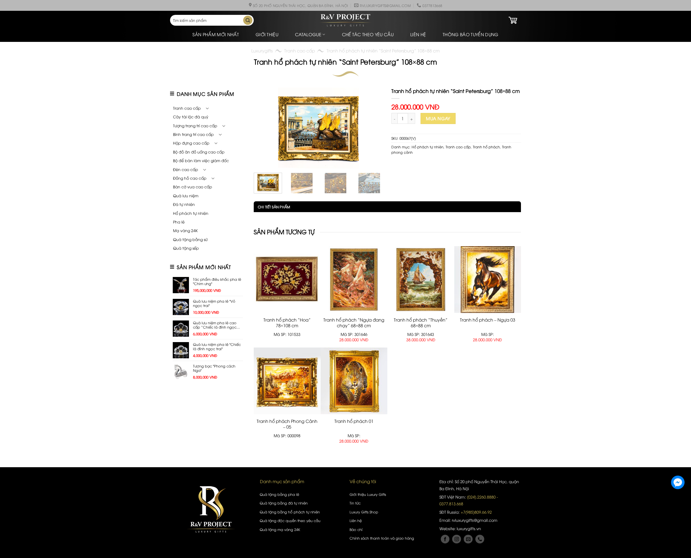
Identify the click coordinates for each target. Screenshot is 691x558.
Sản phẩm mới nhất (215, 34)
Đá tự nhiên (184, 204)
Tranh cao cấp (299, 51)
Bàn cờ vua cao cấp (192, 186)
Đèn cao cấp (185, 169)
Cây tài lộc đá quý (190, 116)
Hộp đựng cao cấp (191, 142)
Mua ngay (438, 118)
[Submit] (247, 20)
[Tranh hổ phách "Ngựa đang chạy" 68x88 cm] (354, 279)
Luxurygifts (262, 51)
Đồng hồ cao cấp (189, 178)
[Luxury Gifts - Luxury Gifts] (345, 20)
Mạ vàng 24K (185, 230)
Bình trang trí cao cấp (193, 134)
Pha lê (179, 221)
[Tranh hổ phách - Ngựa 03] (487, 279)
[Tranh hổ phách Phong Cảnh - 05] (287, 381)
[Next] (374, 128)
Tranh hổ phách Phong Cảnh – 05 (287, 424)
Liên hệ (418, 34)
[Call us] (479, 539)
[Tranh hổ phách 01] (354, 381)
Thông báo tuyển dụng (470, 34)
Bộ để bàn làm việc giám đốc (201, 160)
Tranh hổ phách (486, 146)
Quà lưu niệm (185, 195)
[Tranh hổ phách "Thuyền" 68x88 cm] (420, 279)
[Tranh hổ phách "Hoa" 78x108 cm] (287, 279)
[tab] (272, 206)
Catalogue (308, 34)
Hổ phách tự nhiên (190, 213)
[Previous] (263, 128)
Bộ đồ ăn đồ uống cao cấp (199, 151)
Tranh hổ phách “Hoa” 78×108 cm (287, 322)
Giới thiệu (267, 34)
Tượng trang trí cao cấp (195, 125)
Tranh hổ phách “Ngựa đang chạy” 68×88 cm (353, 322)
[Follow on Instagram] (456, 539)
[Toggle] (207, 108)
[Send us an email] (468, 539)
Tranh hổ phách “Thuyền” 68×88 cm (421, 322)
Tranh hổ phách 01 (354, 421)
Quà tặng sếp (186, 247)
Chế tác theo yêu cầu (368, 34)
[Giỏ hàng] (513, 20)
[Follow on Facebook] (445, 539)
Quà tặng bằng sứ (190, 239)
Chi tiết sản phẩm (274, 206)
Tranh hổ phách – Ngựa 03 (487, 320)
